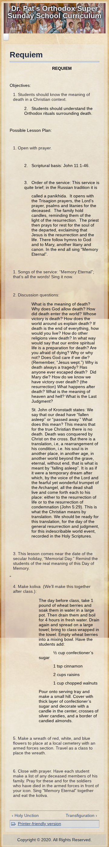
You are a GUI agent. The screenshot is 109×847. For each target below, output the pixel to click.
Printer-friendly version (39, 823)
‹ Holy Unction (25, 815)
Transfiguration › (81, 815)
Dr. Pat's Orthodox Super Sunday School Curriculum (54, 12)
